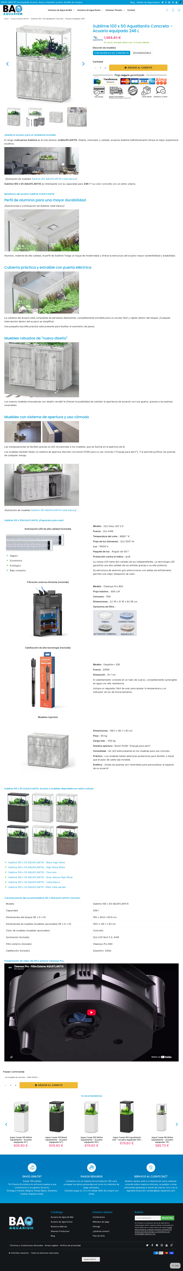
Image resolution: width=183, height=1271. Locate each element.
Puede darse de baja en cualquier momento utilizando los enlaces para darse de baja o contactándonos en (153, 1230)
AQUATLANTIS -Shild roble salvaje (37, 887)
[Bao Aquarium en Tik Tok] (180, 2)
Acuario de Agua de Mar (62, 1217)
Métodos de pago (101, 1222)
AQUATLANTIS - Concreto (32, 872)
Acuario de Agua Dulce (62, 1222)
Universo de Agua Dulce (88, 10)
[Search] (167, 10)
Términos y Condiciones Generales (26, 1245)
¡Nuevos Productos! (60, 1231)
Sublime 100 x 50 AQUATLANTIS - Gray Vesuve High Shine (40, 877)
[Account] (173, 10)
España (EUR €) (90, 1259)
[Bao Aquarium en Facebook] (166, 2)
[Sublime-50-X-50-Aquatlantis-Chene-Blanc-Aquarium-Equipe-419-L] (41, 173)
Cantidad (98, 61)
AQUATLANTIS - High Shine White (36, 867)
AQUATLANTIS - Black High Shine (36, 862)
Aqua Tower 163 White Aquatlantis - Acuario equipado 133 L (92, 1140)
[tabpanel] (14, 117)
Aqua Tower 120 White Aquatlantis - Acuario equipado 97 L (21, 1140)
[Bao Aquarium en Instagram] (173, 2)
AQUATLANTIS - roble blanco (34, 882)
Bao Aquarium (22, 1253)
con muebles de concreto (111, 53)
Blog (132, 2)
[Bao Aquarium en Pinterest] (169, 2)
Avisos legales (51, 1245)
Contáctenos (99, 1217)
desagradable (142, 53)
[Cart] (179, 10)
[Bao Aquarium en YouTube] (177, 2)
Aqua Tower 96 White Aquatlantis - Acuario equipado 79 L (162, 1140)
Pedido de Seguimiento (148, 2)
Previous (7, 63)
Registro (167, 1218)
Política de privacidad (70, 1245)
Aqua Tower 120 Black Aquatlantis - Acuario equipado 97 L (56, 1140)
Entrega (96, 1226)
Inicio (6, 19)
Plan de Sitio (99, 1236)
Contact (131, 10)
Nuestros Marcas (59, 1226)
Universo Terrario (114, 10)
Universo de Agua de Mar (60, 10)
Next (84, 63)
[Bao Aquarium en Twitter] (163, 2)
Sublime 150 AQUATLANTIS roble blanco (53, 179)
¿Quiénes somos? (101, 1231)
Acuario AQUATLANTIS (20, 19)
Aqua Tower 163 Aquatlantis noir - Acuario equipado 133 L (126, 1138)
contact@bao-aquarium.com (145, 1234)
